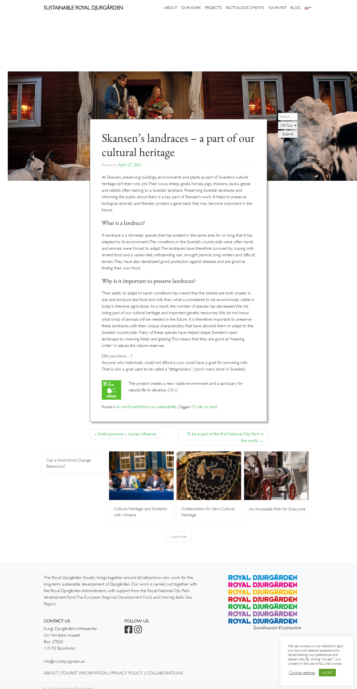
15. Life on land (204, 406)
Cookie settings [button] (302, 673)
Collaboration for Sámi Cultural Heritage (208, 511)
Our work (191, 8)
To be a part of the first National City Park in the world (225, 437)
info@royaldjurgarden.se (64, 661)
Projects (213, 8)
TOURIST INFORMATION (84, 673)
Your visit (277, 8)
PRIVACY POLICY (127, 673)
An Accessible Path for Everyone (277, 509)
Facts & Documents (245, 8)
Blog (295, 8)
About (170, 8)
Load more (179, 536)
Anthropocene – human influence (127, 433)
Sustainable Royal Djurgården (83, 8)
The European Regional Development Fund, (114, 597)
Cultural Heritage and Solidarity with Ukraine (140, 511)
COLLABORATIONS (164, 673)
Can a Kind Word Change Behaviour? (68, 463)
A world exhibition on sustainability (147, 406)
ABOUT (51, 673)
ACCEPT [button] (327, 672)
